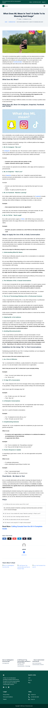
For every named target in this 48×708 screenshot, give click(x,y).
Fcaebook (37, 196)
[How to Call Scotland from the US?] (39, 611)
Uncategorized (5, 663)
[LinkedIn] (19, 539)
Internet (42, 664)
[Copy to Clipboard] (29, 539)
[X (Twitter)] (9, 539)
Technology (27, 666)
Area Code (34, 663)
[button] (35, 6)
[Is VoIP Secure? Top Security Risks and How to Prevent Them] (24, 611)
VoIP (18, 664)
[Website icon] (24, 552)
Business (22, 664)
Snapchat (8, 175)
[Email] (24, 539)
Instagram (7, 150)
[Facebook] (4, 539)
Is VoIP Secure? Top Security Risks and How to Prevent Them (23, 661)
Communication (18, 61)
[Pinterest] (14, 539)
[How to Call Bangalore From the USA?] (9, 611)
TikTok (23, 219)
